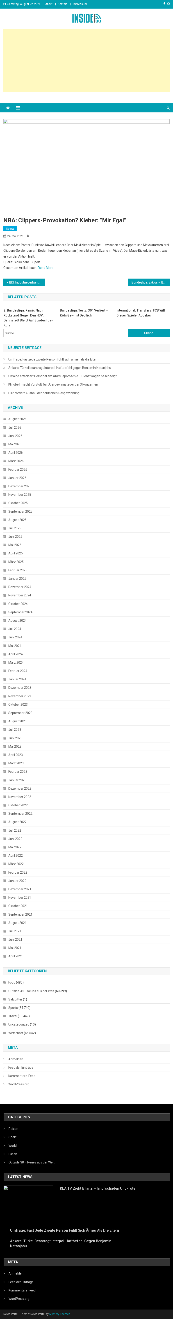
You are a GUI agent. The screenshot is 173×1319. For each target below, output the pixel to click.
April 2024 (15, 654)
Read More (45, 268)
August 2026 (17, 419)
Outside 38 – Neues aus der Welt (31, 991)
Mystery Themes (59, 1314)
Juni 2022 (15, 839)
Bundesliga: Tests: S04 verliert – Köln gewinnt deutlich (84, 313)
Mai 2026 (14, 444)
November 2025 (19, 494)
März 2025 (16, 562)
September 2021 (20, 914)
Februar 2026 (17, 469)
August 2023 (17, 721)
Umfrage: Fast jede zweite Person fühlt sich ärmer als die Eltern (53, 359)
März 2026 (16, 461)
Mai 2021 (14, 948)
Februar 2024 (17, 671)
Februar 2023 (17, 771)
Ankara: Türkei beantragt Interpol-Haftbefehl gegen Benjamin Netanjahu (59, 368)
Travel (12, 1016)
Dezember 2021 (19, 889)
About (48, 4)
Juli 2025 (14, 528)
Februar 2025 (17, 570)
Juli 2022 (14, 830)
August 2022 (17, 822)
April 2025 (15, 553)
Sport (12, 1137)
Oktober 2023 (18, 704)
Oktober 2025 (18, 503)
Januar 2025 (17, 578)
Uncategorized (18, 1024)
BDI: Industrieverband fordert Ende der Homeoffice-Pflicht (27, 282)
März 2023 (16, 763)
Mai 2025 (14, 545)
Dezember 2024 (19, 587)
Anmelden (15, 1059)
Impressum (80, 4)
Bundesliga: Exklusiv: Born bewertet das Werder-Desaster (150, 282)
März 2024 (16, 662)
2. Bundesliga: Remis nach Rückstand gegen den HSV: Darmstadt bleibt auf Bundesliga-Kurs (28, 318)
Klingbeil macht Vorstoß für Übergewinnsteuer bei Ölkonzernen (53, 384)
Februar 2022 (17, 872)
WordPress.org (18, 1084)
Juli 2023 (14, 729)
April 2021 (15, 956)
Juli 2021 (14, 931)
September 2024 (20, 612)
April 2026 (15, 452)
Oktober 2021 (18, 906)
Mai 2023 (14, 746)
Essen (13, 1154)
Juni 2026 (15, 436)
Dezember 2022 (19, 788)
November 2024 (19, 595)
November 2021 (19, 897)
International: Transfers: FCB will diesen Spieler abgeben (140, 313)
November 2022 (19, 797)
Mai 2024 (14, 646)
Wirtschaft (15, 1033)
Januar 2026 (17, 478)
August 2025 (17, 520)
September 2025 (20, 511)
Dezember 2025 (19, 486)
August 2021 (17, 923)
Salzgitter (15, 999)
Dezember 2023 (19, 687)
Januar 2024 (17, 679)
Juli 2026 (14, 427)
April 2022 (15, 855)
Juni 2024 (15, 637)
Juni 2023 (15, 738)
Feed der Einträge (20, 1067)
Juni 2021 (15, 939)
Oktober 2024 (18, 604)
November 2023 (19, 696)
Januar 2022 (17, 881)
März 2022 (16, 864)
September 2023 (20, 713)
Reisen (13, 1129)
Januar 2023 (17, 780)
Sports (10, 228)
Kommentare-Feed (21, 1076)
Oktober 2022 (18, 805)
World (13, 1145)
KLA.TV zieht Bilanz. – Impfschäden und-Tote (97, 1188)
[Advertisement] (87, 60)
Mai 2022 (14, 847)
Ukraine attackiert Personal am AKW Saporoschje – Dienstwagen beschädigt (62, 376)
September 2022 (20, 813)
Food (11, 982)
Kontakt (62, 4)
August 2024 (17, 620)
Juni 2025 (15, 536)
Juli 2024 (14, 629)
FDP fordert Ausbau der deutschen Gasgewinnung (44, 393)
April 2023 (15, 755)
